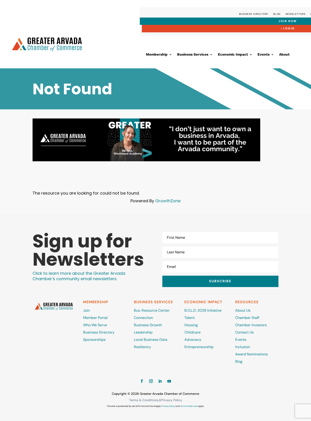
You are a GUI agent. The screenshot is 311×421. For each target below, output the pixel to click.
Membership (157, 54)
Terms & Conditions (144, 400)
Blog (276, 14)
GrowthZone (168, 201)
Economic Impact (233, 54)
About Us (242, 310)
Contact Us (244, 332)
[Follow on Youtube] (169, 381)
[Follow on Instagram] (151, 381)
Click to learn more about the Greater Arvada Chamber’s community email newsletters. (79, 276)
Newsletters (296, 14)
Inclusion (242, 346)
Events (263, 54)
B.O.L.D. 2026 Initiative (203, 310)
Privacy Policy (171, 400)
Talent (189, 317)
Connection (143, 317)
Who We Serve (95, 325)
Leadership (143, 332)
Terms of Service (188, 406)
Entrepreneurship (199, 346)
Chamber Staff (247, 317)
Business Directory (253, 14)
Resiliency (142, 346)
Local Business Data (150, 339)
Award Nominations (251, 354)
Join (86, 310)
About (284, 54)
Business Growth (148, 325)
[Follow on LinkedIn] (160, 381)
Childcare (192, 332)
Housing (191, 325)
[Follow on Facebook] (141, 381)
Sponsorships (94, 339)
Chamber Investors (251, 325)
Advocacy (192, 339)
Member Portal (95, 317)
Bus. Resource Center (152, 310)
